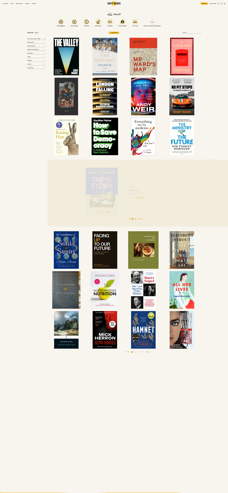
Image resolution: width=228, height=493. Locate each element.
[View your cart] (224, 3)
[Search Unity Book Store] (218, 3)
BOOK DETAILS (131, 197)
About (11, 3)
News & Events (19, 3)
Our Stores (5, 3)
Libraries (27, 3)
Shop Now (204, 3)
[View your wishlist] (221, 3)
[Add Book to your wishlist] (147, 197)
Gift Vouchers (213, 3)
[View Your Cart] (224, 3)
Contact (34, 3)
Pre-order (140, 197)
